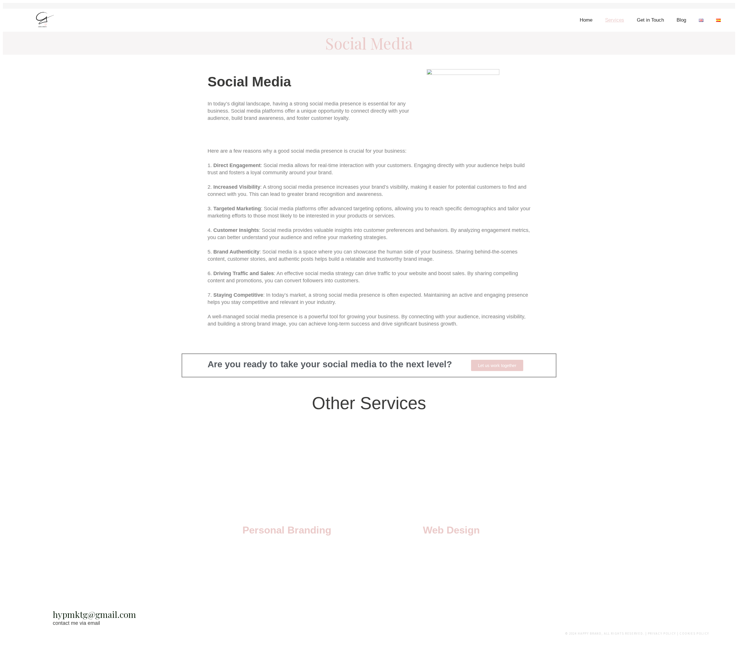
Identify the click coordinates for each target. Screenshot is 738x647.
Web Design (451, 530)
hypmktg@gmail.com (94, 614)
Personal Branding (286, 530)
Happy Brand (589, 633)
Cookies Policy (694, 633)
